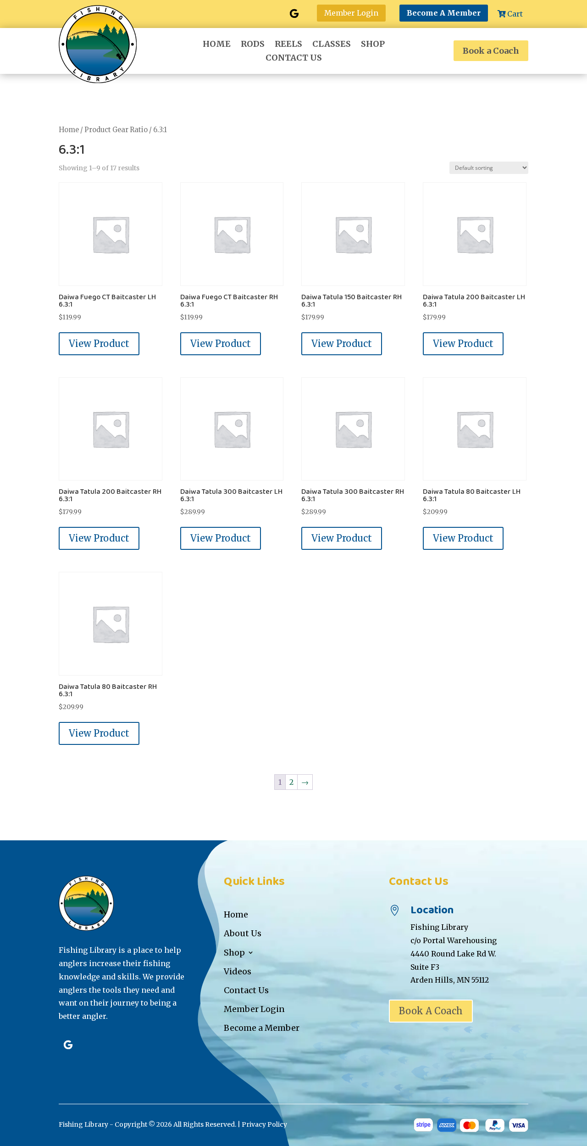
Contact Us (294, 59)
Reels (288, 45)
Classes (331, 45)
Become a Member (261, 1028)
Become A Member (444, 12)
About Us (242, 933)
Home (217, 45)
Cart (515, 13)
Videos (237, 971)
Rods (253, 45)
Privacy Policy (264, 1124)
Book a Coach (491, 50)
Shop (373, 45)
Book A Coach (431, 1011)
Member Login (351, 12)
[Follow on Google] (294, 14)
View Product (99, 343)
